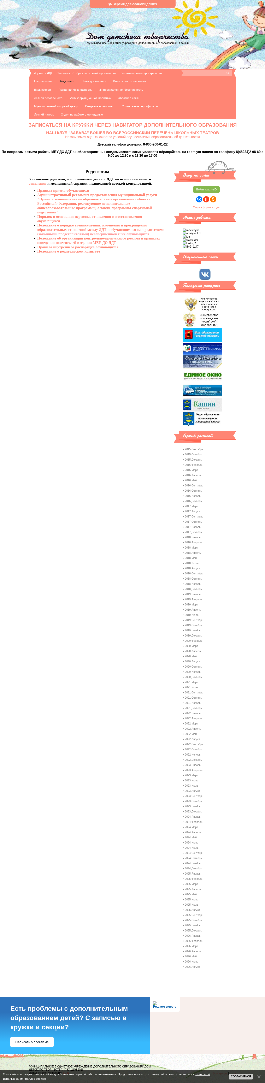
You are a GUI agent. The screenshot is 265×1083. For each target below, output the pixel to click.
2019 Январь (193, 594)
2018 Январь (193, 537)
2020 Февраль (193, 640)
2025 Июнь (191, 899)
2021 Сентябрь (194, 692)
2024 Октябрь (193, 858)
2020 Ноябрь (193, 671)
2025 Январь (193, 873)
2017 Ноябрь (193, 526)
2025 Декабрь (193, 930)
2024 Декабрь (193, 868)
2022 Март (191, 723)
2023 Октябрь (193, 801)
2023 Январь (193, 765)
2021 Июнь (191, 687)
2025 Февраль (193, 878)
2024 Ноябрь (193, 863)
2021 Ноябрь (193, 702)
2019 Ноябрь (193, 630)
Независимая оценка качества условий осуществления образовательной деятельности (132, 137)
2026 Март (191, 946)
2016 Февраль (193, 464)
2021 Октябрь (193, 697)
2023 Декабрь (193, 811)
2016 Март (191, 470)
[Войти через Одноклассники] (213, 199)
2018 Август (192, 568)
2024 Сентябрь (194, 852)
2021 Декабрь (193, 708)
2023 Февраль (193, 770)
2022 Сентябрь (194, 744)
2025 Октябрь (193, 920)
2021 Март (191, 682)
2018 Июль (192, 563)
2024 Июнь (191, 842)
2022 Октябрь (193, 749)
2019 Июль (192, 614)
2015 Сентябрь (194, 449)
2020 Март (191, 645)
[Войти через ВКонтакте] (199, 199)
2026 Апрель (193, 951)
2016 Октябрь (193, 490)
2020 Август (192, 661)
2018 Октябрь (193, 578)
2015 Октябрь (193, 454)
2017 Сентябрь (194, 516)
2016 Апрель (193, 475)
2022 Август (192, 739)
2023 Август (192, 790)
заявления (37, 183)
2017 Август (192, 511)
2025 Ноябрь (193, 925)
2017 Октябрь (193, 521)
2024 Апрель (193, 832)
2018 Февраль (193, 542)
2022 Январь (193, 713)
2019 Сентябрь (194, 620)
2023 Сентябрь (194, 796)
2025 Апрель (193, 889)
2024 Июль (192, 847)
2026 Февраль (193, 940)
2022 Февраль (193, 718)
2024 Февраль (193, 821)
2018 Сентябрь (194, 573)
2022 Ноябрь (193, 754)
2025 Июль (192, 904)
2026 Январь (193, 935)
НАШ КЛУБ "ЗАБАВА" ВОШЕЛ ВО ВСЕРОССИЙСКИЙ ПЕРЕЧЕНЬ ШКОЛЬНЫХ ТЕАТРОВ (132, 133)
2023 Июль (192, 785)
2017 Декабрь (193, 532)
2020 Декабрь (193, 677)
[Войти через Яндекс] (206, 199)
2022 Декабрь (193, 759)
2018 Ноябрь (193, 583)
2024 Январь (193, 816)
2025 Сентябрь (194, 915)
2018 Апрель (193, 552)
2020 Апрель (193, 651)
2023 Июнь (191, 780)
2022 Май (191, 733)
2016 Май (191, 480)
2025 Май (191, 894)
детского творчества (138, 36)
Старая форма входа (206, 207)
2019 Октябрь (193, 625)
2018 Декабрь (193, 589)
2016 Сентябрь (194, 485)
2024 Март (191, 827)
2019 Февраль (193, 599)
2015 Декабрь (193, 459)
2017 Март (191, 506)
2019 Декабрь (193, 635)
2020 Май (191, 656)
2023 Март (191, 775)
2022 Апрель (193, 728)
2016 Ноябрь (193, 495)
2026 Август (192, 966)
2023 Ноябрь (193, 806)
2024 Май (191, 837)
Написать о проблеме (32, 1042)
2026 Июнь (191, 961)
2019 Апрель (193, 609)
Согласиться (241, 1076)
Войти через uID (206, 189)
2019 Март (191, 604)
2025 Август (192, 909)
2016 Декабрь (193, 501)
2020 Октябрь (193, 666)
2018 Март (191, 547)
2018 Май (191, 558)
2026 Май (191, 956)
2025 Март (191, 884)
